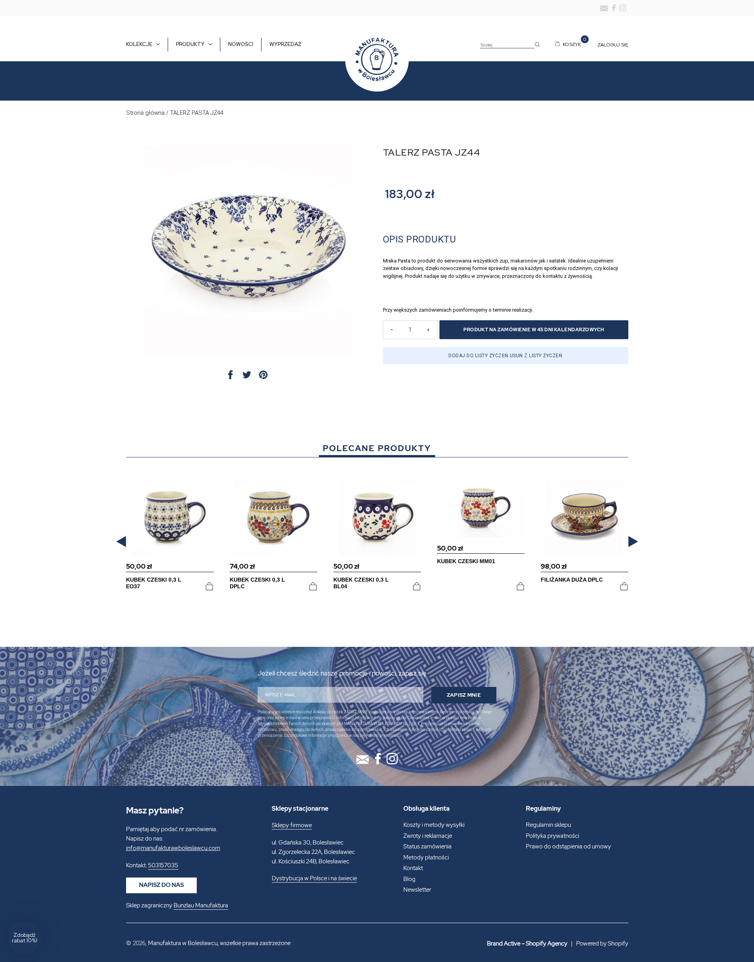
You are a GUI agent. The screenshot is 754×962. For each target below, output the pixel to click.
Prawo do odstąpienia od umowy (568, 846)
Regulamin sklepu (548, 825)
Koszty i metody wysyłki (434, 825)
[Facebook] (614, 7)
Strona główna (145, 112)
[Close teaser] (43, 919)
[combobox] (507, 45)
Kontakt (413, 868)
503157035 (163, 865)
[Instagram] (622, 7)
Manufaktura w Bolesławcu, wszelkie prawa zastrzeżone (219, 943)
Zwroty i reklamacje (427, 836)
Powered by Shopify (602, 943)
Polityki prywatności (383, 735)
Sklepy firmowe (292, 825)
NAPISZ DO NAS (161, 885)
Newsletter (417, 890)
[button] (121, 541)
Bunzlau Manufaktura (201, 905)
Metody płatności (426, 857)
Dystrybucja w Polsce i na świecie (314, 878)
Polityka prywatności (552, 836)
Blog (409, 879)
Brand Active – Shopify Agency (527, 943)
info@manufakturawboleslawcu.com (173, 848)
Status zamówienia (427, 846)
